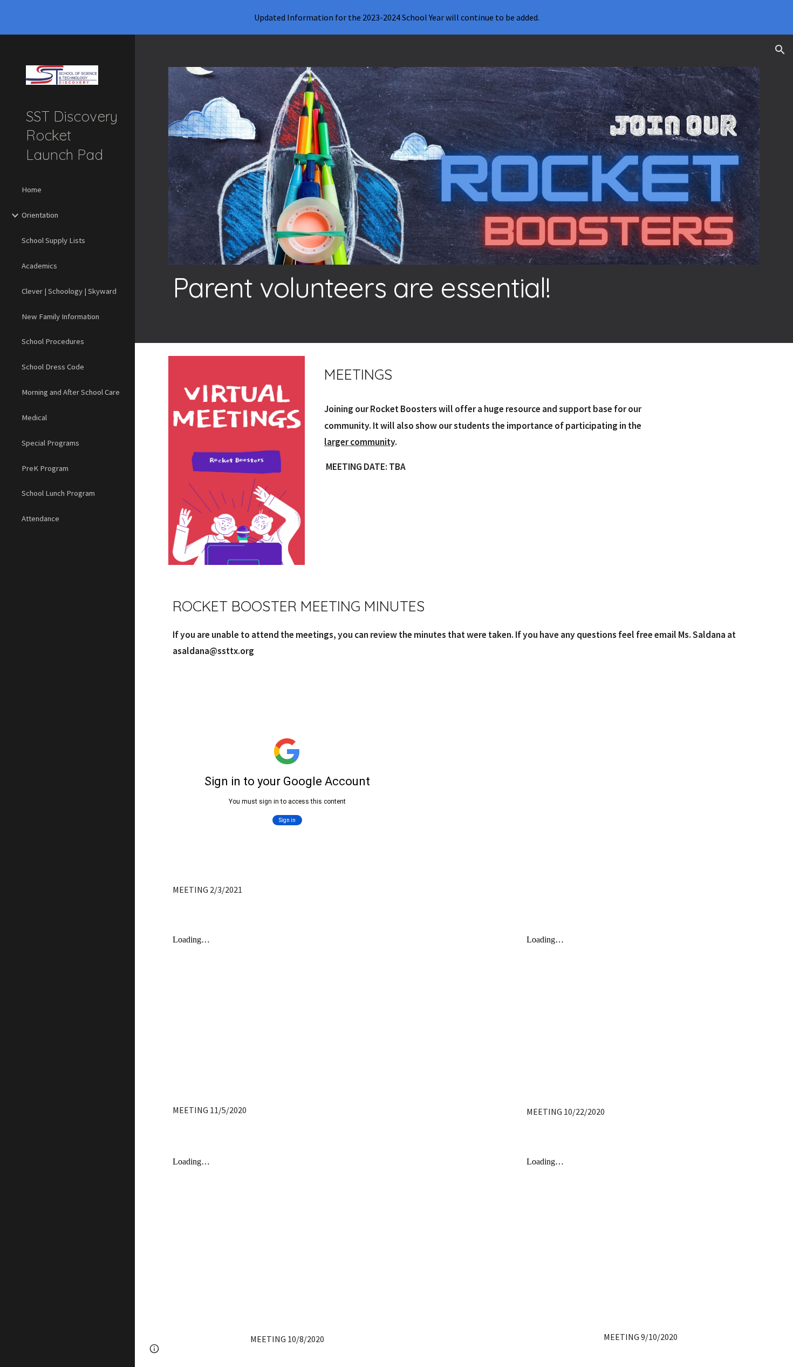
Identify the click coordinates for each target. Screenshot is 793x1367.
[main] (464, 287)
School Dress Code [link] (53, 367)
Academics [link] (39, 266)
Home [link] (32, 189)
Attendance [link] (40, 518)
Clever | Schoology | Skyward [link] (69, 291)
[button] (780, 50)
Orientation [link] (40, 215)
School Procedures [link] (53, 341)
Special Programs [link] (50, 443)
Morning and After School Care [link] (71, 392)
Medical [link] (34, 417)
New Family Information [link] (60, 316)
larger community (359, 442)
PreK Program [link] (45, 468)
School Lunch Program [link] (58, 493)
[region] (396, 17)
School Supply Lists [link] (53, 240)
